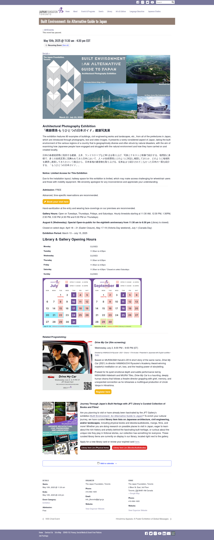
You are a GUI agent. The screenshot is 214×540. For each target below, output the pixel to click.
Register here (103, 391)
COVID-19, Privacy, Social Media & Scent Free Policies (82, 532)
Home (68, 11)
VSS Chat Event (52, 518)
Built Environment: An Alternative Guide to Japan (116, 416)
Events (101, 11)
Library (109, 11)
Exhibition (46, 502)
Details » (46, 53)
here (137, 441)
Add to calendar (107, 463)
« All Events (48, 29)
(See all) (65, 45)
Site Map (58, 532)
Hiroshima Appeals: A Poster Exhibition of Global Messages (142, 518)
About (75, 11)
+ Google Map (134, 493)
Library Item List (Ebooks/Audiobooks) (129, 447)
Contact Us (49, 532)
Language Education (137, 11)
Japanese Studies (154, 11)
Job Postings (43, 535)
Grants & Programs (88, 11)
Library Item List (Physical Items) (95, 447)
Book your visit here (57, 201)
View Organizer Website (95, 508)
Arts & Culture (121, 11)
